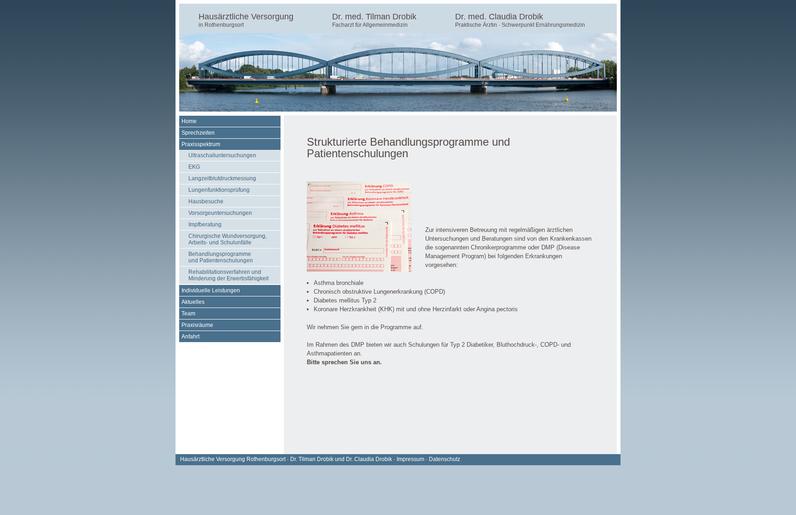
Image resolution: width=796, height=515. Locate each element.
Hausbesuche (205, 201)
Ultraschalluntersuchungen (222, 155)
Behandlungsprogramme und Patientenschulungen (220, 257)
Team (188, 313)
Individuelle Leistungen (210, 290)
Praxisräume (197, 325)
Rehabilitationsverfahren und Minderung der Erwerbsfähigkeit (228, 275)
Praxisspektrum (200, 144)
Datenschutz (444, 459)
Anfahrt (190, 336)
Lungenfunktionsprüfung (219, 190)
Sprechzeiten (198, 133)
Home (189, 121)
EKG (194, 167)
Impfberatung (205, 224)
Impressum (410, 459)
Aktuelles (193, 302)
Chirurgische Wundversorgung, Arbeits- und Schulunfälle (227, 239)
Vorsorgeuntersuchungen (220, 213)
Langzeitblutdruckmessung (222, 178)
